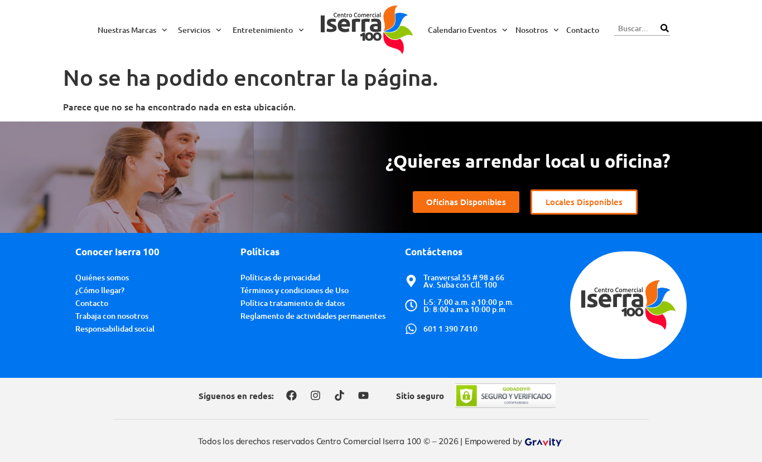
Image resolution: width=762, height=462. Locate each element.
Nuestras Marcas (127, 30)
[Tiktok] (339, 395)
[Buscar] (664, 28)
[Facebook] (291, 395)
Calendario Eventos (462, 30)
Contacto (582, 30)
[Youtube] (363, 395)
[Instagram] (315, 395)
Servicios (194, 30)
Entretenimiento (263, 30)
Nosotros (531, 30)
